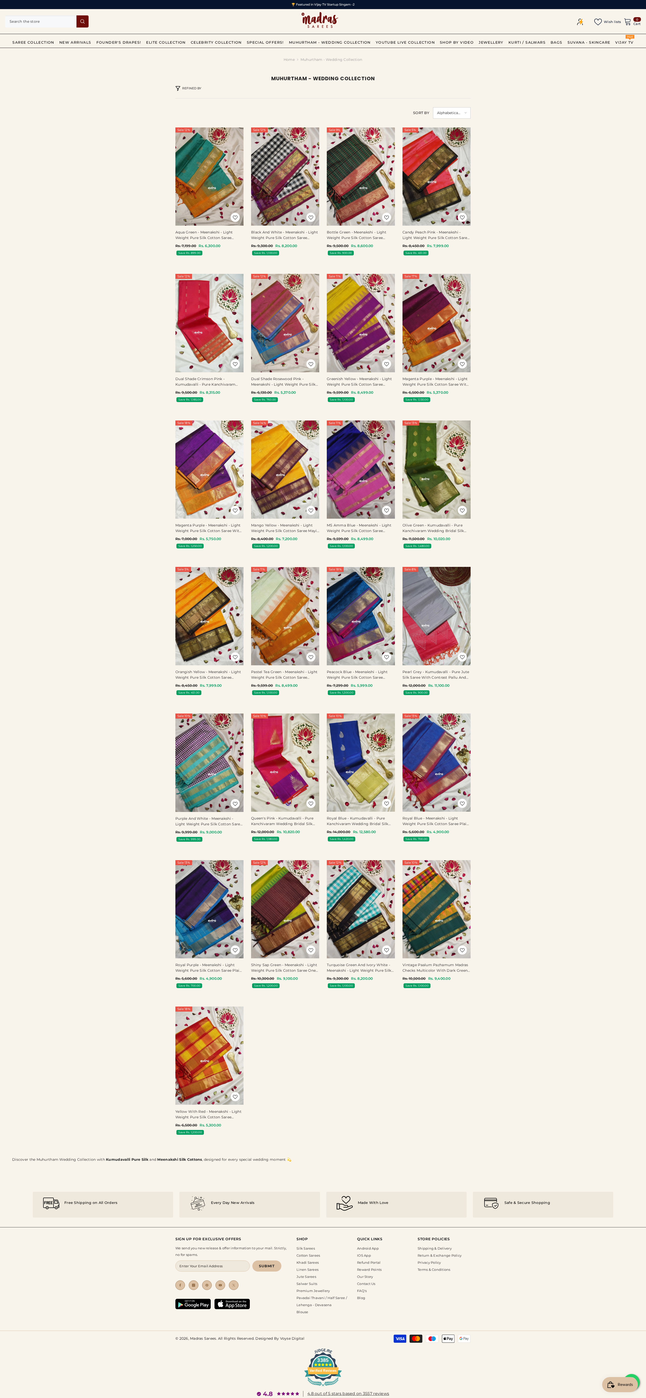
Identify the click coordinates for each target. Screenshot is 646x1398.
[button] (452, 113)
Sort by (421, 113)
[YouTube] (220, 1285)
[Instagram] (193, 1285)
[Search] (47, 21)
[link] (103, 1205)
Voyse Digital (292, 1338)
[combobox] (40, 21)
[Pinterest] (207, 1285)
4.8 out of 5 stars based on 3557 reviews (348, 1393)
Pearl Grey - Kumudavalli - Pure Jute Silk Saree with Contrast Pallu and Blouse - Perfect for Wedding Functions (435, 675)
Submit (267, 1266)
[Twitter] (233, 1285)
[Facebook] (180, 1285)
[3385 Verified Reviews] (323, 1387)
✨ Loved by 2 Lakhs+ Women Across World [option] (323, 4)
